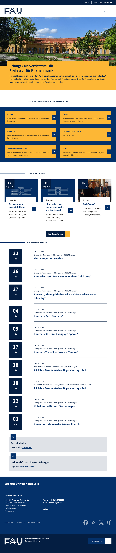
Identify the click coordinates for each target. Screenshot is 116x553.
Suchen (106, 2)
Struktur (97, 2)
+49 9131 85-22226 (57, 500)
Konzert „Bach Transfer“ (49, 316)
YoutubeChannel (27, 466)
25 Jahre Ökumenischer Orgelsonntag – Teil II (61, 388)
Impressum (9, 522)
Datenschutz (20, 522)
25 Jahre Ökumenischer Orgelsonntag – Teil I (60, 370)
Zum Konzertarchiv (55, 234)
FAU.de (87, 2)
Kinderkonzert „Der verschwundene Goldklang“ (63, 276)
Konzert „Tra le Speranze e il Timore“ (56, 352)
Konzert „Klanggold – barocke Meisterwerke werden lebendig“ (65, 296)
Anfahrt (46, 509)
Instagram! (27, 447)
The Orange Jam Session (48, 259)
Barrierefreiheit (34, 522)
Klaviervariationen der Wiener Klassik (57, 424)
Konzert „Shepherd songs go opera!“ (56, 334)
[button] (30, 117)
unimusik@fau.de (55, 502)
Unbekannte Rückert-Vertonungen (54, 406)
